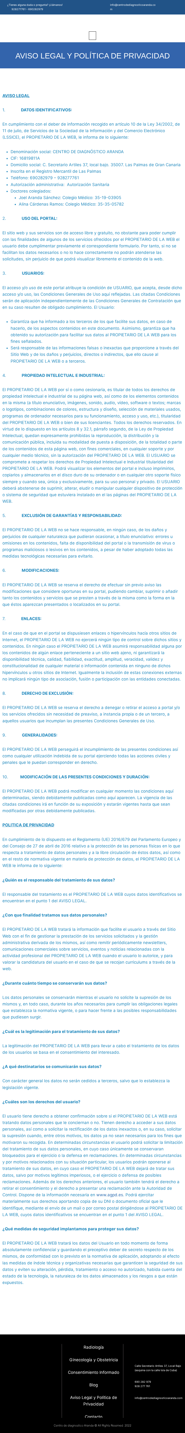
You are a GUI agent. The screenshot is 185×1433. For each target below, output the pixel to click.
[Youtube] (175, 7)
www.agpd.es (109, 1194)
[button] (92, 35)
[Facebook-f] (161, 7)
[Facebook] (26, 1404)
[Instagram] (168, 7)
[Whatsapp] (16, 1404)
